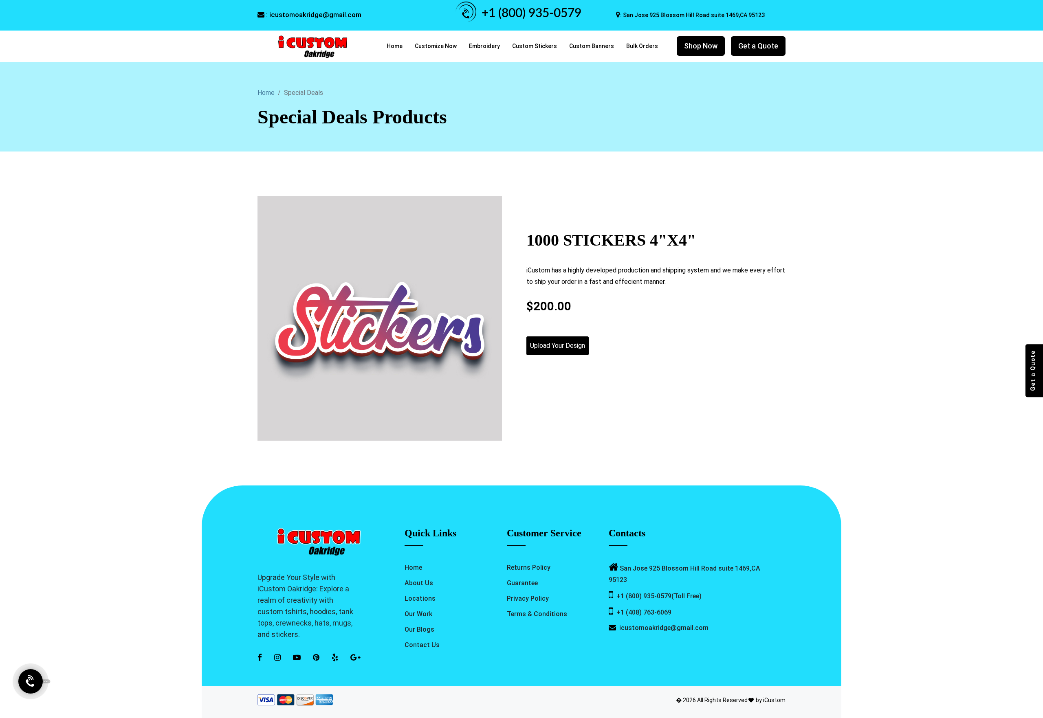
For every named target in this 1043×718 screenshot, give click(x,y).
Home (395, 46)
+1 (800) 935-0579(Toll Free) (657, 596)
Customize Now (436, 46)
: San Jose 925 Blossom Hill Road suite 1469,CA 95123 (692, 15)
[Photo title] (379, 318)
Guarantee (522, 583)
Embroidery (484, 46)
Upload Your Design (557, 345)
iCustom (774, 700)
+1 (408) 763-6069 (642, 612)
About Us (419, 583)
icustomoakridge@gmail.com (662, 628)
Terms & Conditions (537, 614)
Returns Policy (528, 567)
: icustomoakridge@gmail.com (312, 15)
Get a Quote (758, 46)
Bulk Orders (642, 46)
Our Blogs (419, 629)
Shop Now (700, 46)
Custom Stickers (534, 46)
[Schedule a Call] (30, 683)
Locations (420, 598)
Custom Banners (591, 46)
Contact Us (422, 645)
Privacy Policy (528, 598)
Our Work (418, 614)
